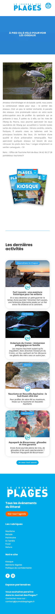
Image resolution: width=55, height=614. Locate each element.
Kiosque (9, 561)
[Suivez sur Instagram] (13, 576)
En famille (10, 540)
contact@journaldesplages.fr (20, 601)
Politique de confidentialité (18, 568)
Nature (8, 547)
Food (7, 544)
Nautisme (10, 531)
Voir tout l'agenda (17, 513)
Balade (8, 534)
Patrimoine (10, 537)
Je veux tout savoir (27, 462)
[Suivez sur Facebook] (7, 576)
